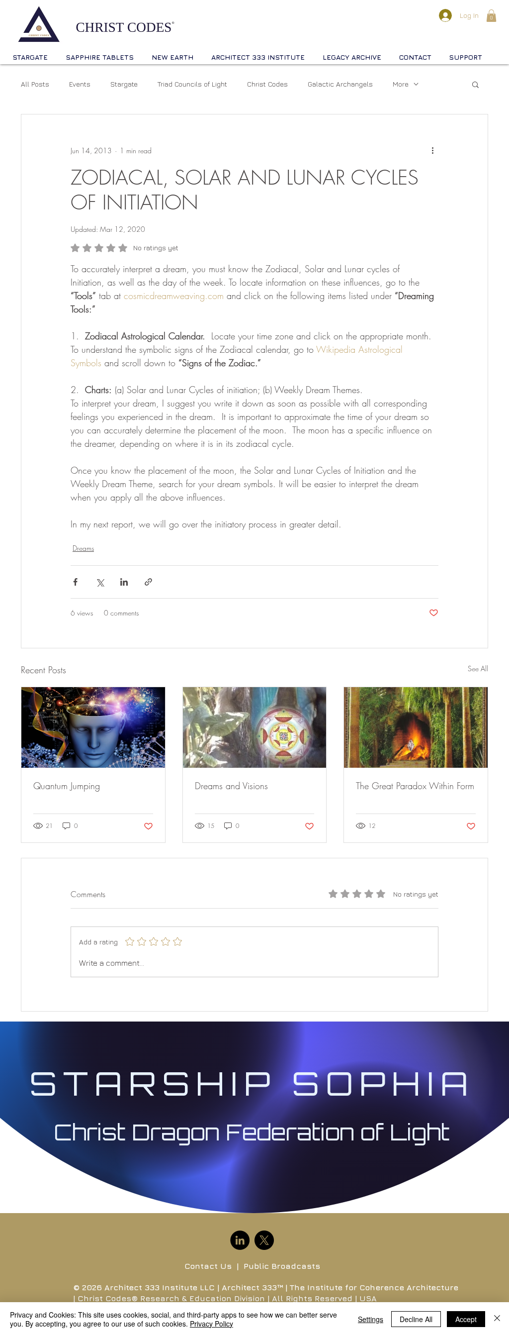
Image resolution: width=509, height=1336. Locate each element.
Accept (466, 1319)
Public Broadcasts (282, 1265)
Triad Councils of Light (192, 84)
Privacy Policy (211, 1324)
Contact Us (208, 1265)
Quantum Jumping (66, 786)
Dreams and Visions (231, 786)
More (401, 84)
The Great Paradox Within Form (415, 786)
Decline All (416, 1319)
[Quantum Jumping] (93, 727)
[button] (491, 15)
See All (478, 668)
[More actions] (432, 150)
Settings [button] (370, 1319)
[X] (264, 1240)
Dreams (83, 548)
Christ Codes (267, 84)
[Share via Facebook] (75, 582)
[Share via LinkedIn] (124, 582)
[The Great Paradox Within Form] (416, 727)
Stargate (124, 84)
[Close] (497, 1319)
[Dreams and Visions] (255, 727)
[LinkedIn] (240, 1240)
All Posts (35, 84)
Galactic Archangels (340, 84)
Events (79, 84)
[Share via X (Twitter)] (99, 582)
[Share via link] (148, 582)
